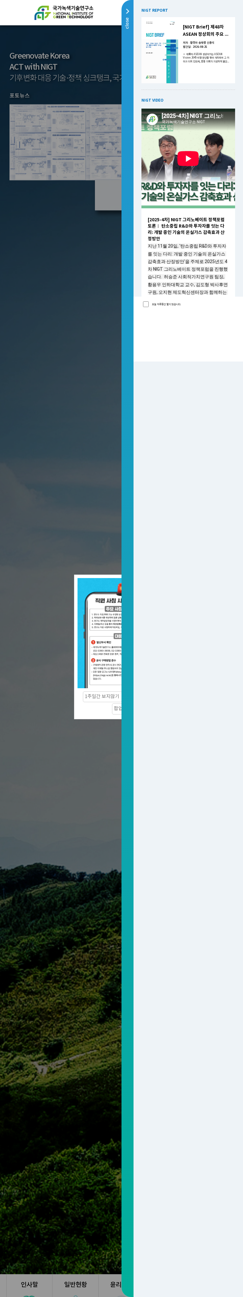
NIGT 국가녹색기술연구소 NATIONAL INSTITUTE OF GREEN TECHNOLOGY (64, 13)
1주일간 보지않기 (102, 696)
